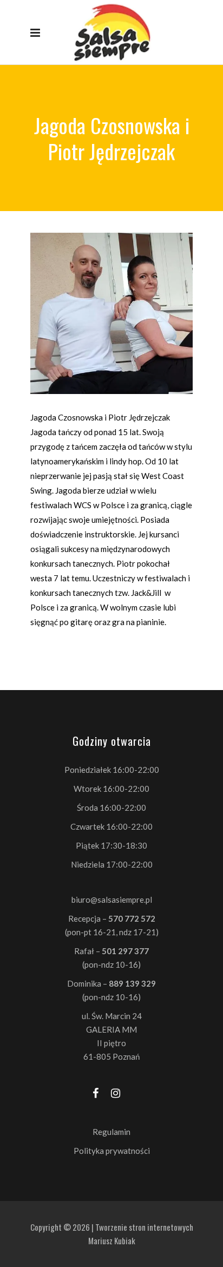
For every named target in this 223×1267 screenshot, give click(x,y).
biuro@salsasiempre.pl (111, 899)
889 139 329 (132, 983)
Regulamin (111, 1132)
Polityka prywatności (112, 1151)
